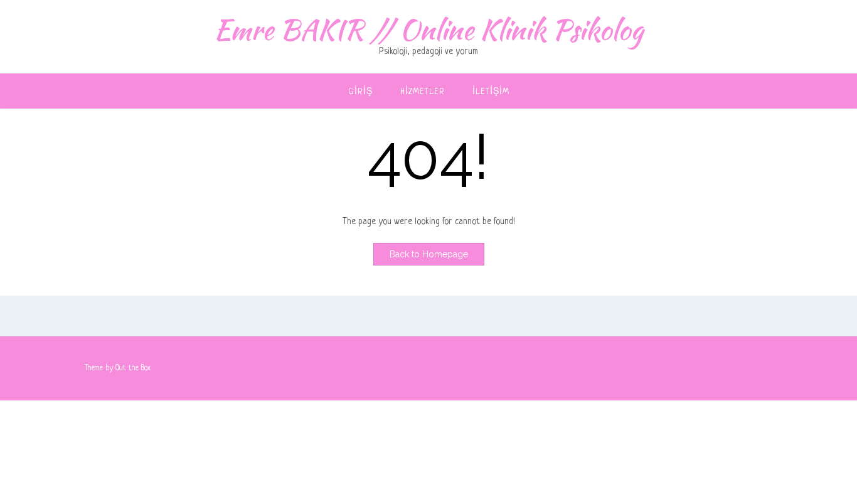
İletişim (490, 92)
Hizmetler (422, 92)
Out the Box (133, 368)
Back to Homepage (429, 254)
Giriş (360, 92)
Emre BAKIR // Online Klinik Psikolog (428, 29)
